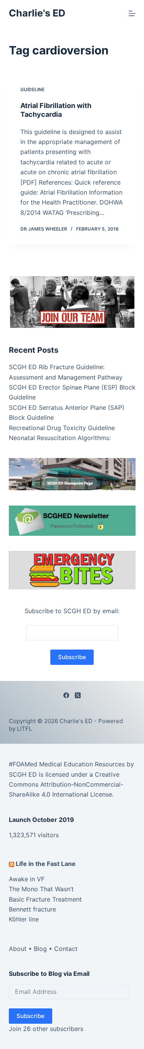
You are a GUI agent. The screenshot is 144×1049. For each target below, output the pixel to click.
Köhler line (24, 919)
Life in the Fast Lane (46, 863)
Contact (66, 948)
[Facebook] (66, 695)
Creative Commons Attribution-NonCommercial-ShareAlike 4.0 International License (66, 785)
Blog (40, 948)
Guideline (32, 89)
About (17, 948)
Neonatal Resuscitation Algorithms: (60, 438)
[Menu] (132, 13)
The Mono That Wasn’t (41, 889)
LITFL (24, 728)
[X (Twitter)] (78, 695)
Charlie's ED (37, 13)
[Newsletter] (72, 301)
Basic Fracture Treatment (45, 899)
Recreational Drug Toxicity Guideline (62, 428)
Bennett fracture (32, 909)
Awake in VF (27, 879)
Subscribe (31, 1016)
